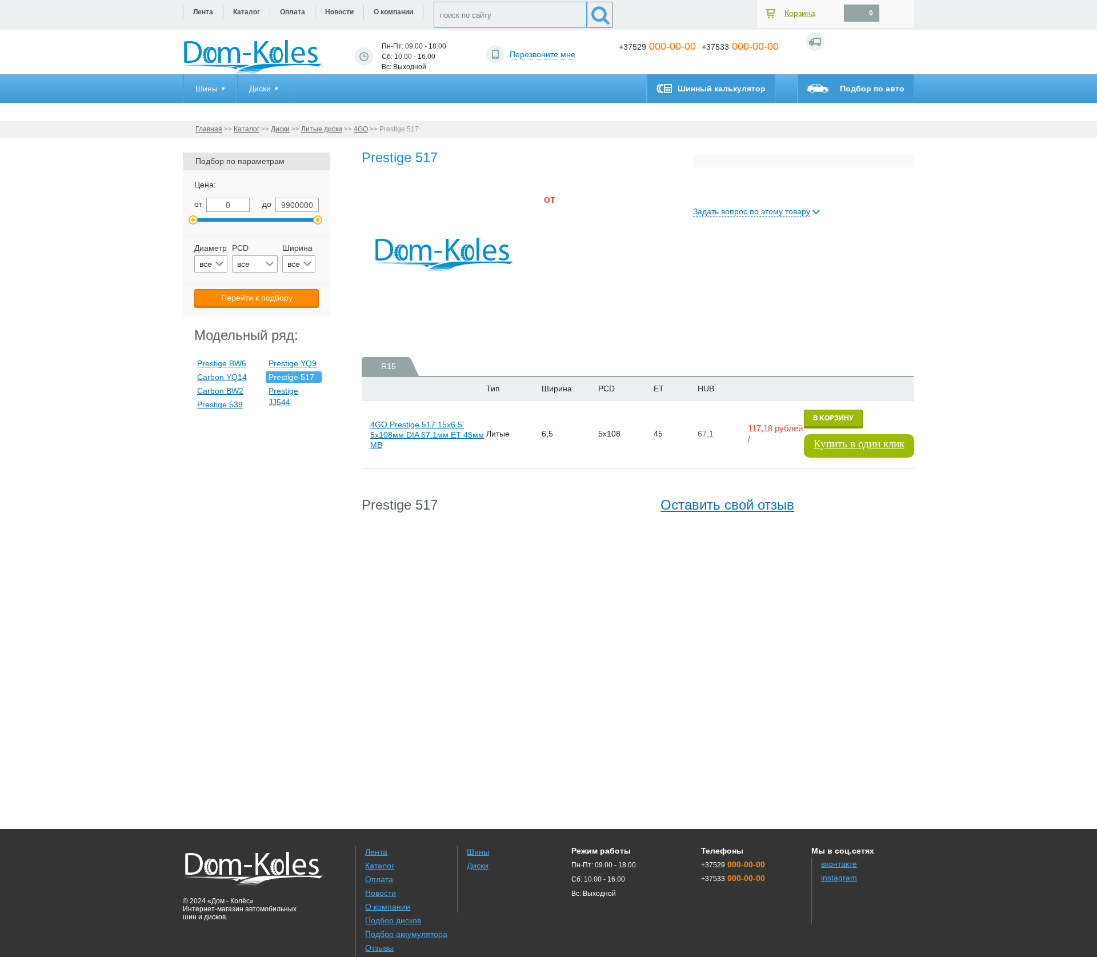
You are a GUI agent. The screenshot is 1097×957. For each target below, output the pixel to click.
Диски (280, 129)
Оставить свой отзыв (727, 504)
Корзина (799, 13)
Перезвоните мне (542, 54)
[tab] (385, 366)
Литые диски (321, 129)
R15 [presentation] (388, 366)
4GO (361, 129)
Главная (208, 129)
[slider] (562, 230)
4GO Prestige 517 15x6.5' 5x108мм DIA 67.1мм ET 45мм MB (427, 435)
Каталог (246, 129)
